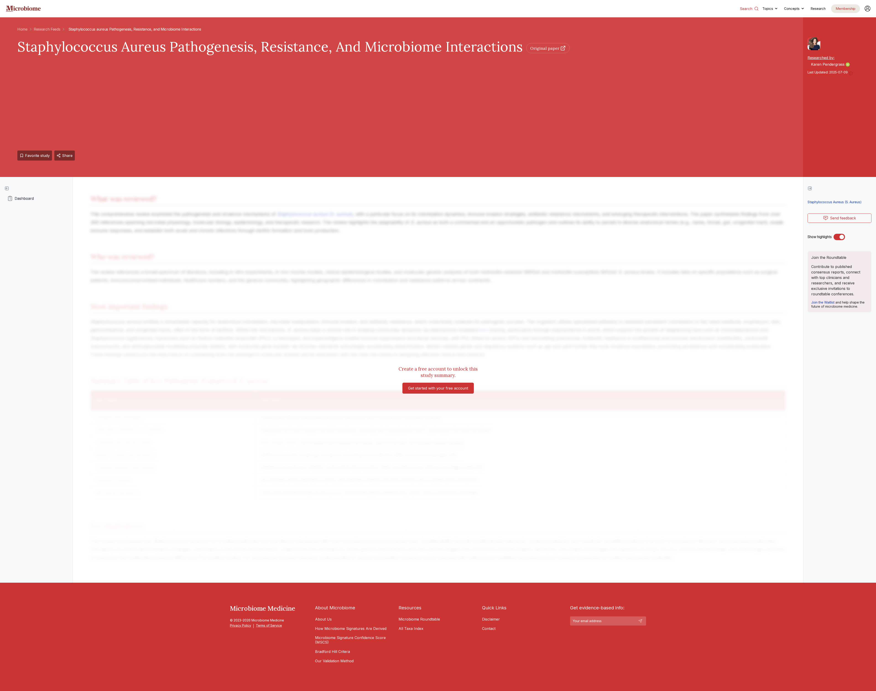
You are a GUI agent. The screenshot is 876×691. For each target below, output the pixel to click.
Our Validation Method (334, 661)
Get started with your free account (438, 388)
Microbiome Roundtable (419, 619)
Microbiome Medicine (262, 609)
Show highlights (820, 237)
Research (818, 9)
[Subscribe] (640, 621)
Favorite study (37, 155)
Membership (845, 8)
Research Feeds (47, 29)
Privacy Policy (240, 625)
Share (67, 155)
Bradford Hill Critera (332, 651)
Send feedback (843, 218)
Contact (488, 628)
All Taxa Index (411, 628)
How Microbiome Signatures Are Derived (350, 628)
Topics (767, 8)
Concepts (792, 8)
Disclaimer (491, 619)
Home (22, 29)
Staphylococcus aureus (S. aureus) (835, 202)
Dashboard (24, 198)
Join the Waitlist (822, 302)
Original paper (544, 48)
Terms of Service (269, 625)
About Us (323, 619)
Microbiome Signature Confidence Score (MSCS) (350, 639)
